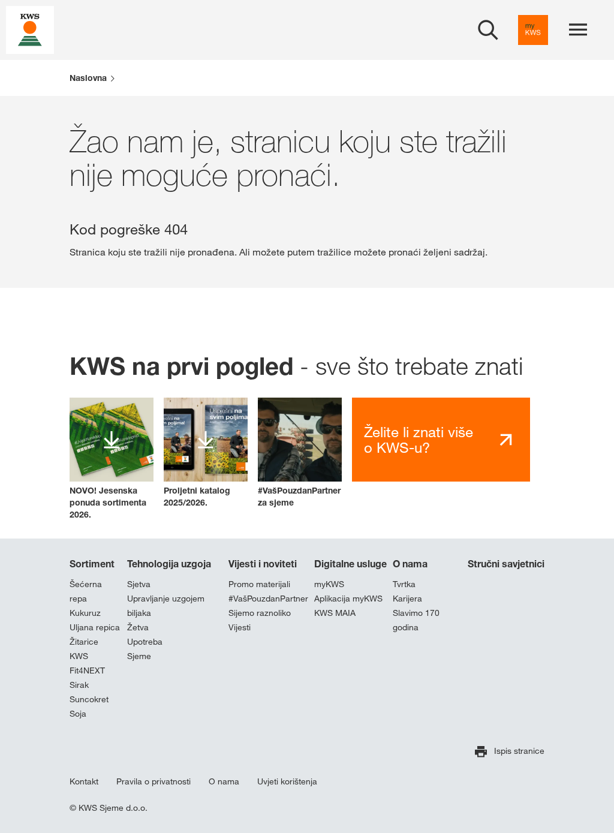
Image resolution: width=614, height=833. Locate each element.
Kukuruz (85, 613)
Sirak (79, 684)
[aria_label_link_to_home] (30, 29)
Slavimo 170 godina (416, 620)
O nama (410, 564)
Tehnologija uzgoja (169, 564)
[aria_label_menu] (578, 30)
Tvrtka (404, 584)
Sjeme (139, 656)
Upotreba (144, 641)
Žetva (138, 627)
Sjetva (139, 584)
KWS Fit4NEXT (87, 663)
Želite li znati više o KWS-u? (418, 440)
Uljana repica (95, 627)
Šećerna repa (86, 591)
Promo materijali (259, 584)
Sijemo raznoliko (259, 613)
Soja (78, 713)
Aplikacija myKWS (348, 598)
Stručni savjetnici (506, 564)
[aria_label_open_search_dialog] (488, 30)
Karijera (407, 598)
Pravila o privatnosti (153, 781)
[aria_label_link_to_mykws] (533, 30)
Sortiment (92, 564)
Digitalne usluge (350, 564)
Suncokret (89, 699)
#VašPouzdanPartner (268, 598)
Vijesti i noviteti (262, 564)
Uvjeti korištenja (287, 781)
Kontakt (84, 781)
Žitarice (84, 641)
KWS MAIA (335, 613)
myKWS (329, 584)
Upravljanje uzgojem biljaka (165, 605)
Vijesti (239, 627)
